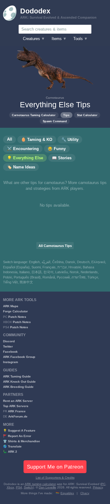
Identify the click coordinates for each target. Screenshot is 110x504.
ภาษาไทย (79, 277)
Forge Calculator (15, 311)
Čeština (58, 262)
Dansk (70, 262)
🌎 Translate (12, 446)
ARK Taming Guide (17, 376)
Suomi (36, 267)
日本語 (36, 272)
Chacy (84, 493)
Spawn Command (55, 121)
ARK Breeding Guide (18, 386)
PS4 (19, 487)
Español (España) (16, 267)
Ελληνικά (98, 262)
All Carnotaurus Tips (55, 246)
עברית (62, 267)
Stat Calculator (87, 115)
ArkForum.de (18, 416)
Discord (9, 341)
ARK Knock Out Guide (19, 381)
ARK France (17, 411)
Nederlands (89, 272)
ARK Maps (10, 306)
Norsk (74, 272)
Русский (63, 277)
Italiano (24, 272)
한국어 (48, 272)
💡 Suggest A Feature (19, 430)
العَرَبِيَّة (46, 262)
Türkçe (92, 277)
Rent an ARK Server (18, 401)
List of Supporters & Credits (55, 477)
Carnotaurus (55, 97)
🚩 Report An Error (17, 436)
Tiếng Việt (10, 282)
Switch (28, 487)
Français (49, 267)
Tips (66, 115)
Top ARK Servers (15, 406)
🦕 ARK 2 (10, 451)
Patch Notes (17, 316)
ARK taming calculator (40, 484)
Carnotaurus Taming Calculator (34, 115)
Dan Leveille (47, 487)
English (34, 262)
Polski (7, 277)
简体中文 (26, 282)
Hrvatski (74, 267)
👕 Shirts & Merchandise (21, 441)
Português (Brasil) (27, 277)
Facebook (10, 351)
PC (103, 484)
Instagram (10, 362)
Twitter (8, 346)
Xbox (10, 487)
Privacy (98, 487)
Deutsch (83, 262)
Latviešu (61, 272)
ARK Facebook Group (19, 357)
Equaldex (67, 493)
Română (48, 277)
